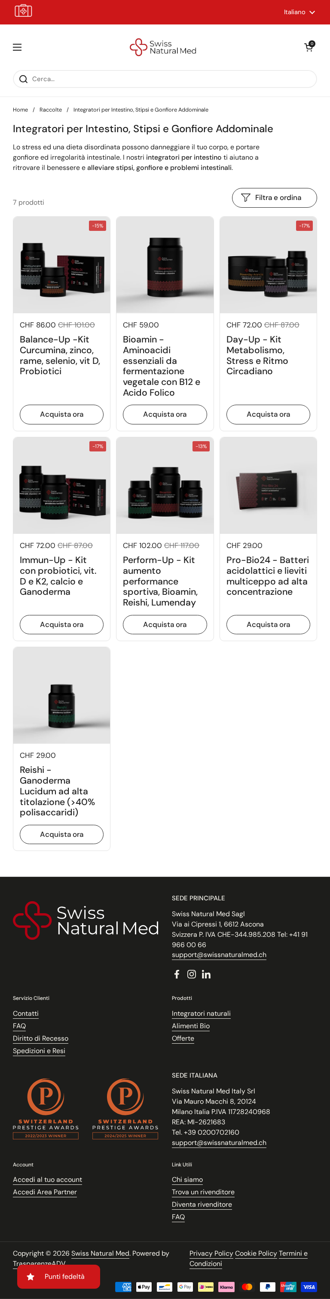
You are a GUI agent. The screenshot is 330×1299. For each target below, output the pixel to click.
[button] (308, 47)
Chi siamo (187, 1179)
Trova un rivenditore (203, 1191)
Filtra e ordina (278, 197)
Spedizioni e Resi (39, 1050)
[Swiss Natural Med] (163, 47)
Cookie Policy (256, 1253)
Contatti (26, 1013)
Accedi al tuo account (47, 1179)
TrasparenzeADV (39, 1263)
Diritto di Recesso (40, 1038)
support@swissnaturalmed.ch (219, 954)
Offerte (183, 1038)
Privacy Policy (211, 1253)
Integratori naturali (201, 1013)
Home (20, 109)
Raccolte (51, 109)
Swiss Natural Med (100, 1253)
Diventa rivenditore (202, 1204)
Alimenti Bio (191, 1025)
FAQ (19, 1025)
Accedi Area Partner (45, 1191)
